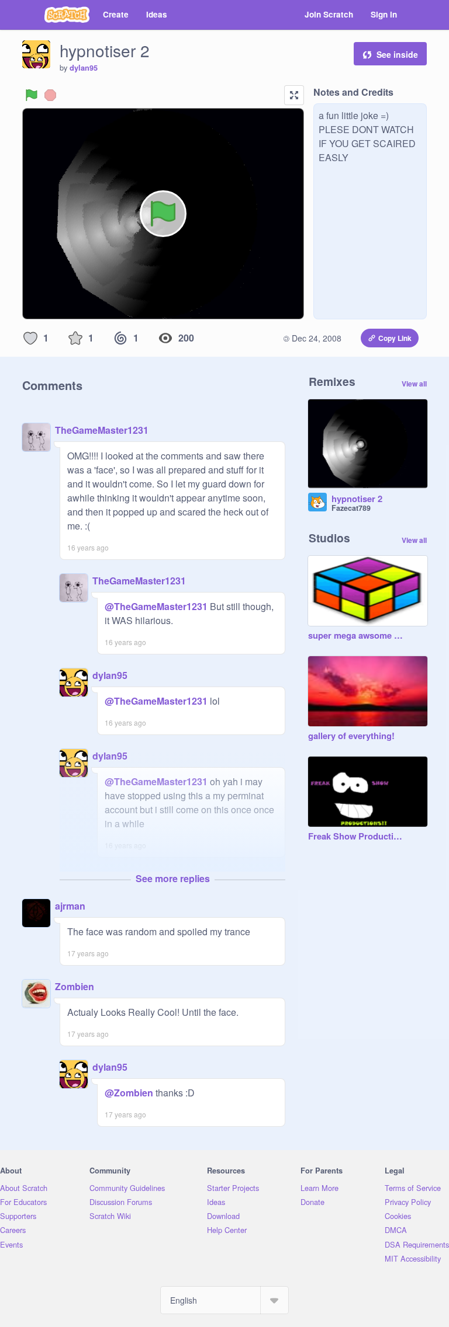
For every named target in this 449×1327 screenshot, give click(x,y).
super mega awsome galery (356, 636)
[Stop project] (50, 95)
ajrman (70, 905)
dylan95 (84, 67)
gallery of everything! (351, 736)
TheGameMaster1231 (101, 430)
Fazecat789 (351, 508)
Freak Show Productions (356, 836)
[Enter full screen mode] (294, 95)
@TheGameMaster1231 (156, 606)
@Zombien (129, 1092)
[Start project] (31, 95)
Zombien (74, 986)
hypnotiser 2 (356, 499)
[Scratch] (67, 14)
